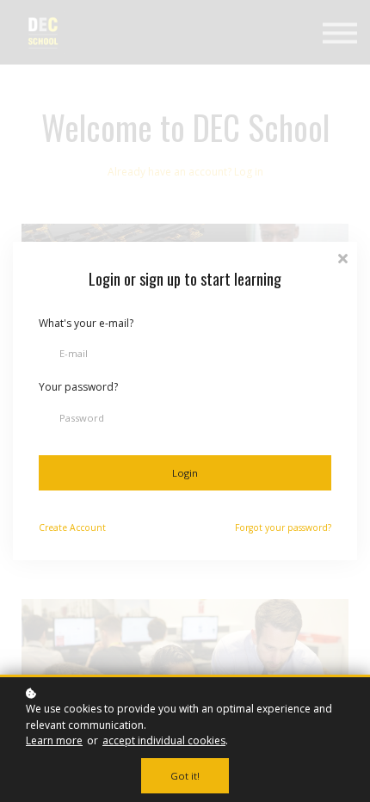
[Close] (342, 257)
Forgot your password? (283, 527)
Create (72, 527)
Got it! (185, 775)
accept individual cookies (163, 740)
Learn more (54, 740)
